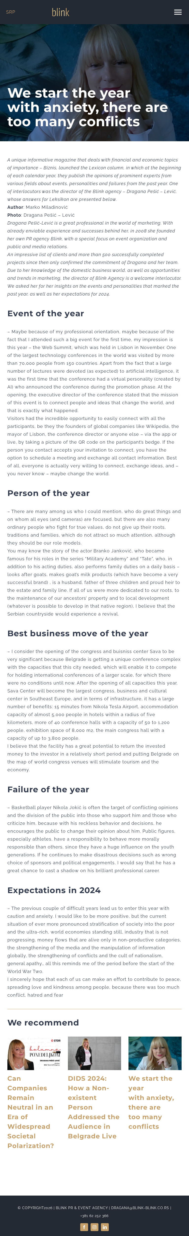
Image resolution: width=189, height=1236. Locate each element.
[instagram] (94, 1227)
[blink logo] (60, 10)
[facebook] (84, 1227)
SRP (10, 12)
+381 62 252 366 (94, 1216)
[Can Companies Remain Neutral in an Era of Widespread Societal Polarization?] (34, 1053)
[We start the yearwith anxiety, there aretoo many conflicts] (155, 1053)
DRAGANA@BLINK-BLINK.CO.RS (140, 1208)
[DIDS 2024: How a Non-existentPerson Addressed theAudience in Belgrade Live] (94, 1053)
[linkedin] (105, 1227)
